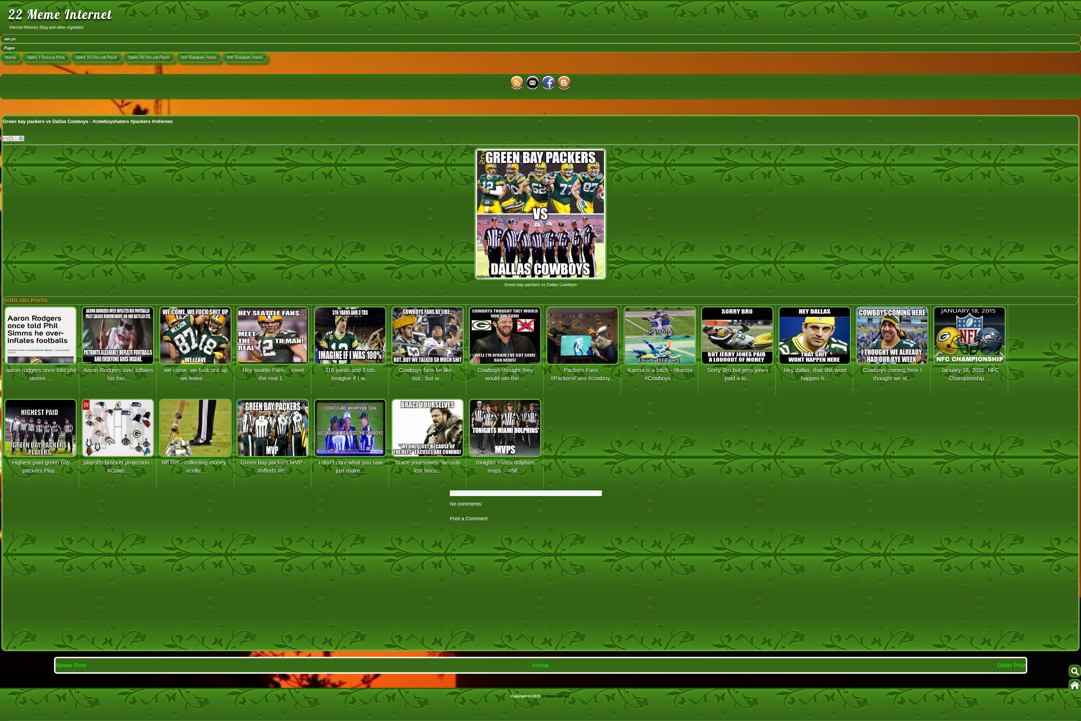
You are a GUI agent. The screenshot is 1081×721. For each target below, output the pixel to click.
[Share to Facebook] (21, 138)
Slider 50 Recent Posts (149, 57)
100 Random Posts (198, 57)
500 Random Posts (244, 57)
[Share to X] (16, 138)
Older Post (1011, 665)
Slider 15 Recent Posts (96, 57)
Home (10, 57)
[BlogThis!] (11, 138)
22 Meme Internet (60, 14)
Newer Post (70, 665)
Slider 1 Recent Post (45, 57)
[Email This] (5, 138)
